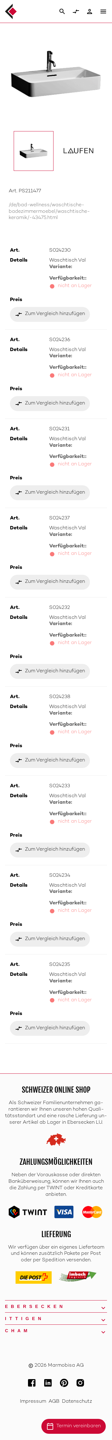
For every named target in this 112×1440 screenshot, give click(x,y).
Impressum (33, 1401)
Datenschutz (77, 1401)
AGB (54, 1401)
